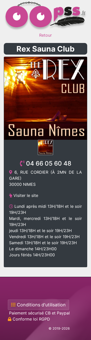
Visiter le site (25, 195)
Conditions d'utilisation (41, 304)
